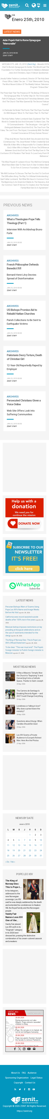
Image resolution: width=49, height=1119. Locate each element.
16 (35, 845)
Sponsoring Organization (17, 1077)
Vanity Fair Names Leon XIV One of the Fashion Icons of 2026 (14, 920)
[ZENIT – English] (13, 5)
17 (41, 845)
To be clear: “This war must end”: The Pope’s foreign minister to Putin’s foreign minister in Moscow (24, 650)
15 (30, 845)
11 (8, 845)
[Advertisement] (24, 467)
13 (19, 845)
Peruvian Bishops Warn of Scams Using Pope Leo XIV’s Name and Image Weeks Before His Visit (22, 610)
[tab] (15, 1013)
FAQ (24, 1073)
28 (24, 856)
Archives (13, 215)
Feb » (13, 862)
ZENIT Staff (8, 55)
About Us (15, 1073)
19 (14, 850)
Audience (32, 1073)
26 (14, 856)
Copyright (18, 1082)
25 (8, 856)
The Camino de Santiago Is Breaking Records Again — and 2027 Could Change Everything (30, 693)
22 (30, 850)
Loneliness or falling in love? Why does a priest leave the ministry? (28, 708)
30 (35, 856)
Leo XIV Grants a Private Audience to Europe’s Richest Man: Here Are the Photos (29, 737)
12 (14, 845)
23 (35, 850)
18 (8, 850)
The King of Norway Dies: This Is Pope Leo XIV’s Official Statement (14, 887)
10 (41, 840)
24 (41, 850)
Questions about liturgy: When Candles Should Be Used (29, 722)
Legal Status (36, 1077)
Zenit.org (31, 64)
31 (41, 856)
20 (19, 850)
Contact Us (30, 1082)
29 (30, 856)
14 (24, 845)
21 (24, 850)
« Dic (7, 862)
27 (19, 856)
